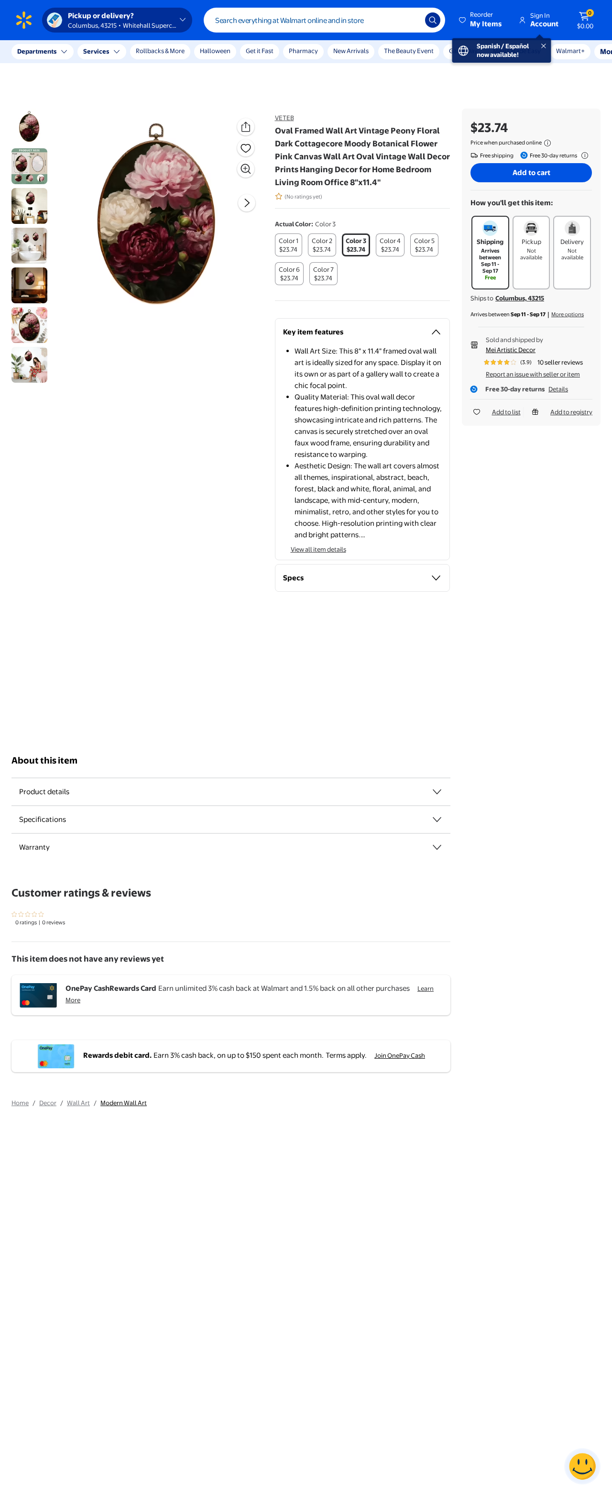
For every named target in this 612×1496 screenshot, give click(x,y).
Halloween (215, 51)
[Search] (432, 20)
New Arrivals (351, 51)
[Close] (177, 51)
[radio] (288, 244)
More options (567, 314)
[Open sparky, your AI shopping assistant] (582, 1466)
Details (558, 389)
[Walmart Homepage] (23, 20)
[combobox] (324, 20)
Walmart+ (507, 51)
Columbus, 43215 (519, 298)
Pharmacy (303, 51)
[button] (481, 20)
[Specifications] (437, 819)
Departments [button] (36, 51)
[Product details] (437, 791)
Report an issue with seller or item (533, 374)
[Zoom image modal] (245, 168)
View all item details (318, 549)
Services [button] (96, 51)
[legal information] (547, 143)
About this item (44, 760)
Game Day (463, 51)
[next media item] (246, 202)
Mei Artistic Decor (511, 350)
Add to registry (571, 412)
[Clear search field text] (410, 20)
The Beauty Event (409, 51)
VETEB (284, 118)
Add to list (506, 412)
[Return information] (583, 155)
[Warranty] (437, 847)
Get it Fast (259, 51)
